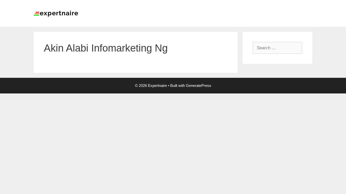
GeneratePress (198, 85)
